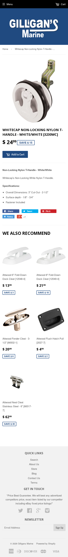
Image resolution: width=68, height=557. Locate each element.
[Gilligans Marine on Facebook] (29, 511)
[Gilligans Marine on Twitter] (20, 511)
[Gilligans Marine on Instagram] (47, 511)
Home (5, 48)
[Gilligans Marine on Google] (38, 511)
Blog (34, 473)
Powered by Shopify (45, 543)
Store (34, 468)
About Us (34, 464)
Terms (34, 482)
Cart (63, 4)
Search (34, 459)
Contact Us (34, 478)
